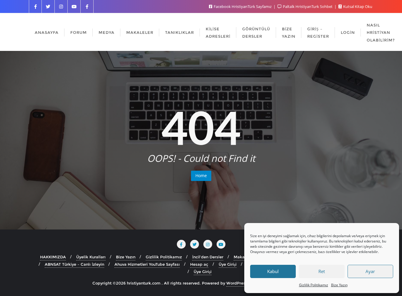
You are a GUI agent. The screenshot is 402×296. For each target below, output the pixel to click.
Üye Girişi (228, 264)
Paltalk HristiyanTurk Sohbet (307, 6)
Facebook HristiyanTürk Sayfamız (243, 6)
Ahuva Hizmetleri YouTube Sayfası (147, 264)
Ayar (370, 271)
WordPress (236, 283)
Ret (321, 271)
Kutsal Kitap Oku (357, 6)
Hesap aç (199, 264)
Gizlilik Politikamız (313, 284)
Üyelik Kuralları (91, 257)
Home (201, 175)
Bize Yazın (339, 284)
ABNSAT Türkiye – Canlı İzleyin (74, 264)
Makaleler (243, 257)
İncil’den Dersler (207, 257)
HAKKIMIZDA (53, 257)
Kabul (273, 271)
